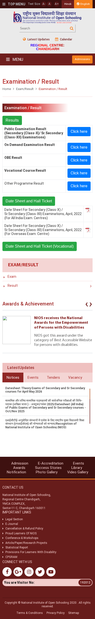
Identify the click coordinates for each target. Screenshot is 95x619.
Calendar (65, 39)
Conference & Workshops (21, 538)
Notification (16, 472)
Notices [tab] (13, 377)
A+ (57, 4)
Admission (19, 463)
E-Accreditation (50, 463)
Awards (19, 468)
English (85, 4)
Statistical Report (16, 547)
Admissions (82, 59)
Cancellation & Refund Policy (24, 528)
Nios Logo (47, 17)
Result (13, 285)
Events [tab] (33, 377)
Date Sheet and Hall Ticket (29, 201)
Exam (12, 276)
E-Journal (11, 524)
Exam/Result (25, 89)
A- (43, 4)
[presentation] (86, 305)
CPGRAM (11, 557)
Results (12, 120)
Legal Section (14, 519)
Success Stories (48, 468)
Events (78, 463)
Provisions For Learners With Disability (30, 552)
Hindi (67, 4)
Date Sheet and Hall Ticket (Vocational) (40, 246)
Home (6, 89)
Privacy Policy (56, 613)
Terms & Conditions (29, 613)
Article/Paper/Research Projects (26, 543)
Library (76, 468)
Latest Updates (38, 39)
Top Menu (16, 4)
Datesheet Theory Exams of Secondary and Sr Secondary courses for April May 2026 (45, 389)
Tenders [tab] (53, 377)
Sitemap (73, 613)
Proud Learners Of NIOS (21, 533)
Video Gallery (77, 472)
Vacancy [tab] (75, 377)
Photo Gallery (46, 472)
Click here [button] (79, 131)
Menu (17, 59)
